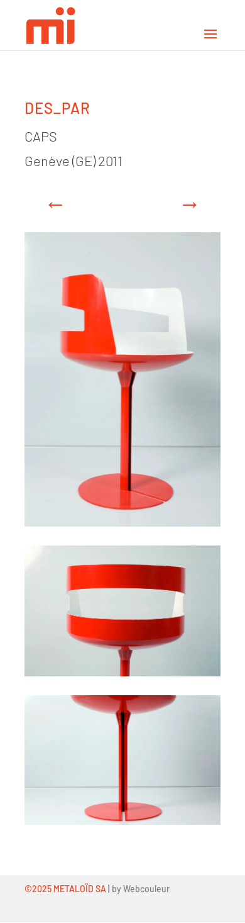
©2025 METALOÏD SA (65, 888)
